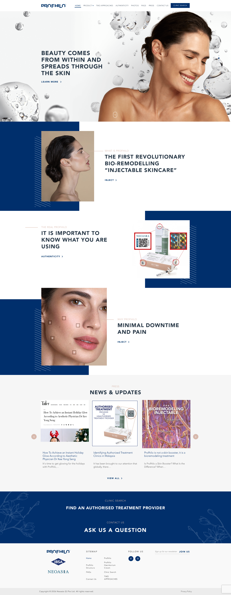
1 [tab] (219, 55)
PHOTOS (135, 5)
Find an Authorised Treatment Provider (115, 508)
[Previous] (34, 436)
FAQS (143, 5)
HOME (78, 5)
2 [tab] (219, 58)
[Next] (195, 436)
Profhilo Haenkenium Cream (110, 565)
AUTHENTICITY (122, 5)
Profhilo (107, 558)
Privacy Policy (186, 591)
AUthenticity (50, 256)
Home (89, 558)
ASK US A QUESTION (115, 530)
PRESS (151, 5)
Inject (109, 180)
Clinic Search (180, 5)
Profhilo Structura (90, 566)
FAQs (88, 572)
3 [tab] (219, 60)
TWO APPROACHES (104, 5)
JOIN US (184, 551)
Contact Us (91, 579)
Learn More (49, 81)
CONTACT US (162, 5)
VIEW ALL (113, 478)
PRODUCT (87, 5)
